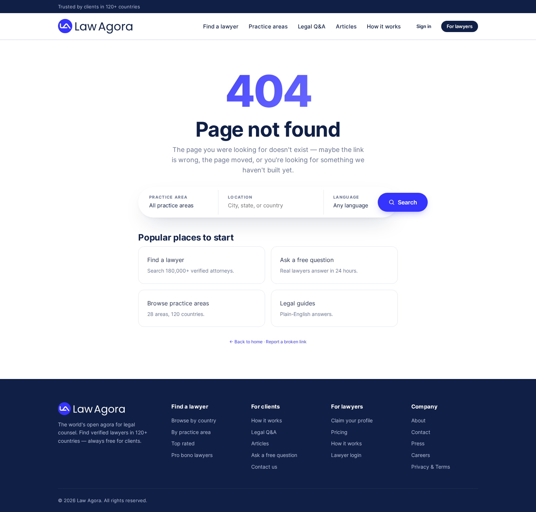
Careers (420, 455)
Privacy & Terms (430, 467)
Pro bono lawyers (192, 455)
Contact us (264, 467)
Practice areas (268, 26)
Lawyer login (346, 455)
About (418, 420)
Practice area (168, 197)
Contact (420, 432)
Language (346, 197)
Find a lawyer (220, 26)
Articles (346, 26)
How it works (384, 26)
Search (407, 202)
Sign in (423, 26)
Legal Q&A (312, 26)
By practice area (191, 432)
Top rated (183, 443)
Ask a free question (274, 455)
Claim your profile (352, 420)
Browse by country (193, 420)
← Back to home (246, 341)
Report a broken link (286, 341)
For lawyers (460, 26)
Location (240, 197)
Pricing (339, 432)
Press (417, 443)
